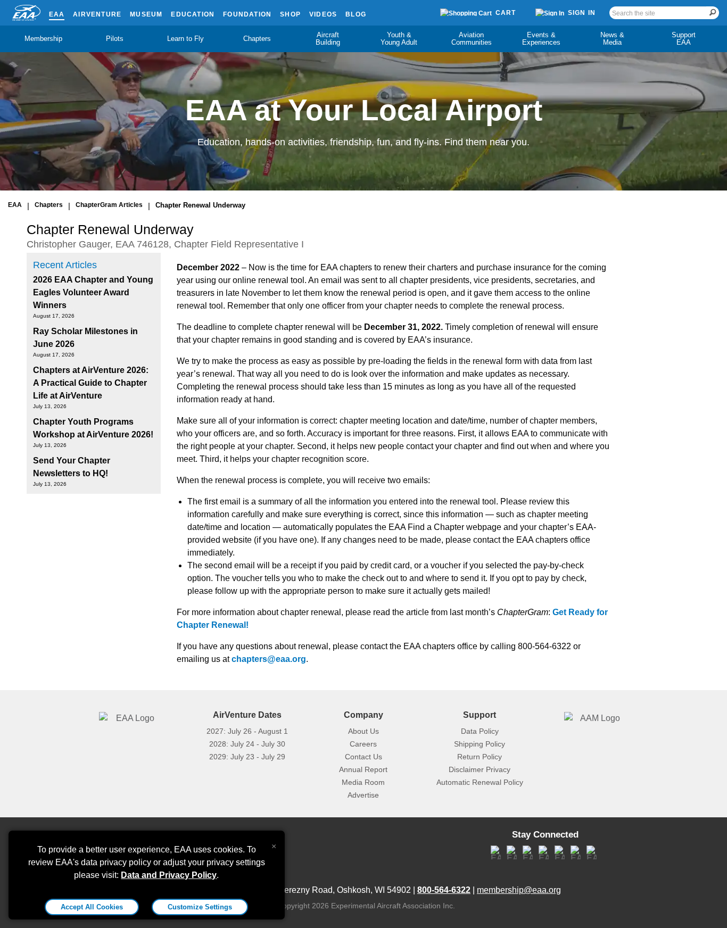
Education (192, 14)
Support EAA (684, 38)
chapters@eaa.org (269, 659)
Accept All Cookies (92, 907)
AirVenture (97, 14)
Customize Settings (200, 907)
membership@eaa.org (519, 889)
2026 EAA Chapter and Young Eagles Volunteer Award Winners (93, 292)
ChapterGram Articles (109, 205)
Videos (323, 14)
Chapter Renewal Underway (200, 205)
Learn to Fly (185, 39)
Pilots (114, 39)
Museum (146, 14)
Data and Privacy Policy (169, 875)
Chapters (257, 39)
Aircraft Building (328, 38)
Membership (43, 39)
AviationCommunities (471, 38)
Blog (355, 14)
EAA (57, 14)
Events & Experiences (541, 38)
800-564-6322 (443, 889)
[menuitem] (43, 39)
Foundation (247, 14)
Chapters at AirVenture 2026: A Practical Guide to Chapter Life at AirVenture (90, 383)
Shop (290, 14)
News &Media (612, 38)
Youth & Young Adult (399, 38)
